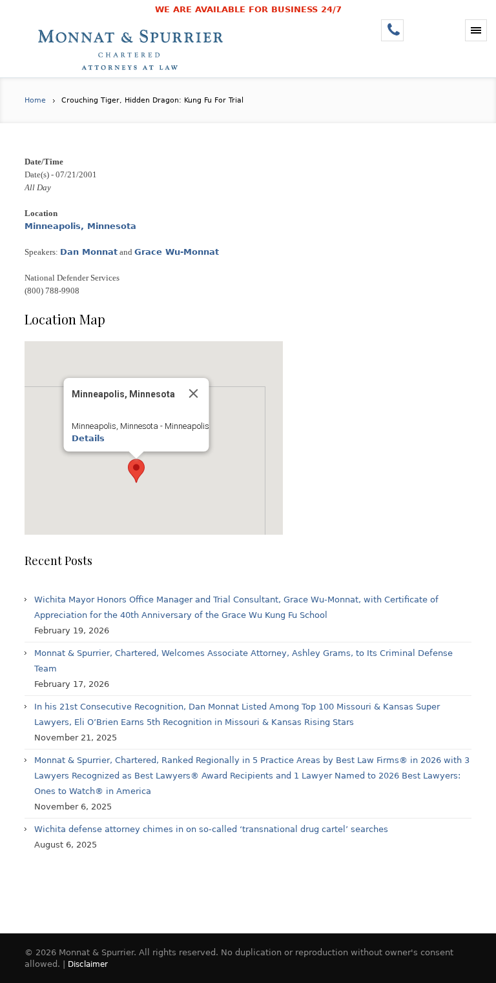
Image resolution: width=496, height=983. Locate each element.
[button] (136, 471)
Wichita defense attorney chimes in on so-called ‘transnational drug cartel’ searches (211, 829)
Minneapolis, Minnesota (80, 226)
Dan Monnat (89, 252)
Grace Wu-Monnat (176, 252)
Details (88, 438)
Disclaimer (88, 964)
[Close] (193, 393)
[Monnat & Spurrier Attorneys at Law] (134, 48)
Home (35, 100)
